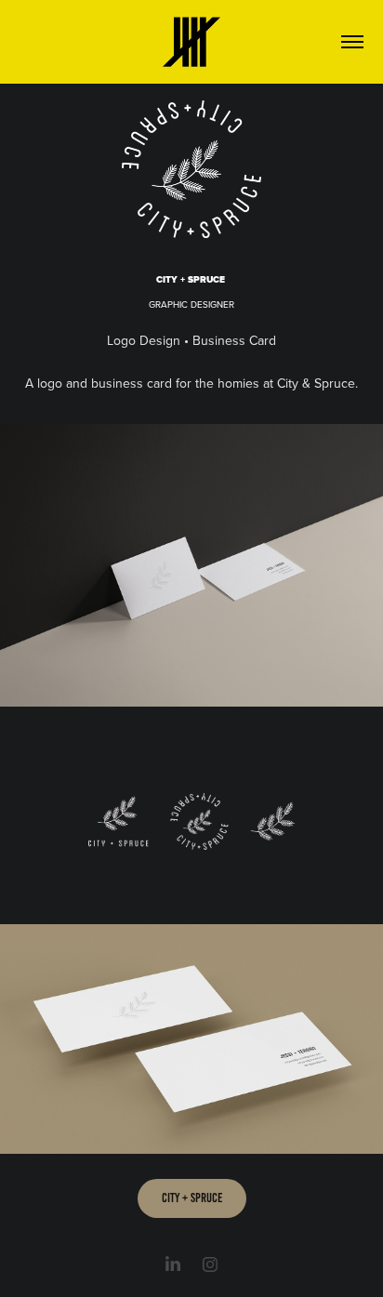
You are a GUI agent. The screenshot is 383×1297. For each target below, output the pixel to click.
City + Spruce (192, 1198)
